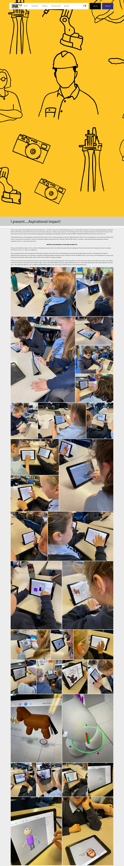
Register (66, 6)
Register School (56, 6)
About (25, 6)
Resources (35, 6)
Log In (95, 6)
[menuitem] (16, 6)
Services (44, 6)
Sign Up (107, 6)
